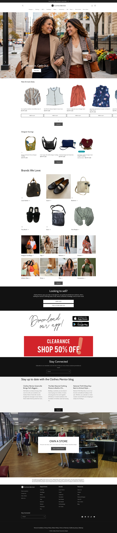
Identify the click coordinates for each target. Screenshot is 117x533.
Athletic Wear (25, 278)
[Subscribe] (69, 371)
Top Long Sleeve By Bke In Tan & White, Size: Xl (31, 108)
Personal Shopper (81, 497)
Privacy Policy (48, 527)
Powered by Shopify (64, 530)
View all (58, 124)
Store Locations (24, 491)
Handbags (42, 492)
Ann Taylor (61, 506)
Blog (78, 504)
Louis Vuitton (24, 200)
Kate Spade (61, 501)
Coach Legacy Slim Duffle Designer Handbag (49, 154)
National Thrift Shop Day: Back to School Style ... (82, 387)
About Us (80, 489)
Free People (74, 229)
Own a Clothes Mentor (58, 448)
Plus (60, 278)
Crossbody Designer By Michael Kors (66, 154)
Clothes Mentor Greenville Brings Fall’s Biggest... (32, 387)
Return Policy (55, 527)
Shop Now (36, 70)
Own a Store (24, 495)
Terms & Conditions (39, 527)
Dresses (80, 255)
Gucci (47, 229)
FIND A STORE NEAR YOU (58, 305)
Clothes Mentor (56, 530)
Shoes (41, 278)
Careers (79, 492)
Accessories (81, 278)
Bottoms (61, 255)
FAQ (78, 494)
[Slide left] (55, 120)
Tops (41, 255)
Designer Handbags (26, 255)
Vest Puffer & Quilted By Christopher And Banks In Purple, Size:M (100, 109)
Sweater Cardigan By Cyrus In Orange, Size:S (76, 108)
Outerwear (42, 506)
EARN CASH (58, 301)
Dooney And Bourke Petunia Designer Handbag (29, 155)
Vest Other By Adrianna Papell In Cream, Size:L (53, 108)
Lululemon (61, 494)
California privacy (73, 527)
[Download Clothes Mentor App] (58, 331)
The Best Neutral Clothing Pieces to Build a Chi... (57, 387)
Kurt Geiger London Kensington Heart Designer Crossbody (85, 155)
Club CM (79, 499)
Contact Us (23, 493)
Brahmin (73, 200)
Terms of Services (64, 527)
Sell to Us (23, 498)
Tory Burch (24, 229)
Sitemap (81, 527)
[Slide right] (61, 120)
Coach (48, 200)
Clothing (42, 489)
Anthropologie (62, 504)
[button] (22, 5)
